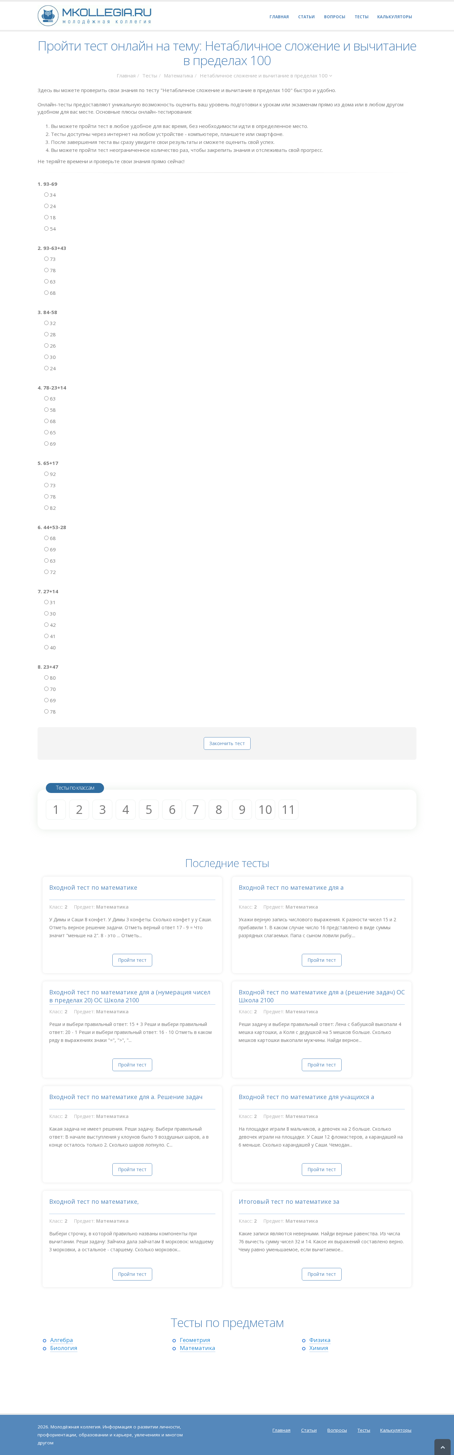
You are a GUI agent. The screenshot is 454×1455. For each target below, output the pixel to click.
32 (52, 323)
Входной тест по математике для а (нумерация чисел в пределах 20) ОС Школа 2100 (129, 996)
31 (52, 602)
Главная (126, 75)
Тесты (149, 75)
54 (52, 228)
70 (52, 689)
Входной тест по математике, (94, 1201)
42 (52, 624)
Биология (63, 1348)
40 (52, 647)
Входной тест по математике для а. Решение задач (126, 1097)
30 (52, 357)
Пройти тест (132, 960)
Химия (318, 1348)
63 (52, 281)
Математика (178, 75)
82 (52, 507)
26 (52, 345)
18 (52, 217)
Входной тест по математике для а (291, 887)
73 (52, 259)
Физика (320, 1340)
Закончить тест (227, 743)
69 (52, 443)
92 (52, 474)
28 (52, 334)
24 (52, 206)
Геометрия (195, 1340)
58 (52, 409)
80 (52, 677)
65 (52, 432)
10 (265, 809)
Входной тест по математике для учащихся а (306, 1097)
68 (52, 292)
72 (52, 572)
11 (288, 809)
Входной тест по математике (93, 887)
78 (52, 270)
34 (52, 194)
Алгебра (61, 1340)
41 (52, 636)
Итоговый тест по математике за (289, 1201)
